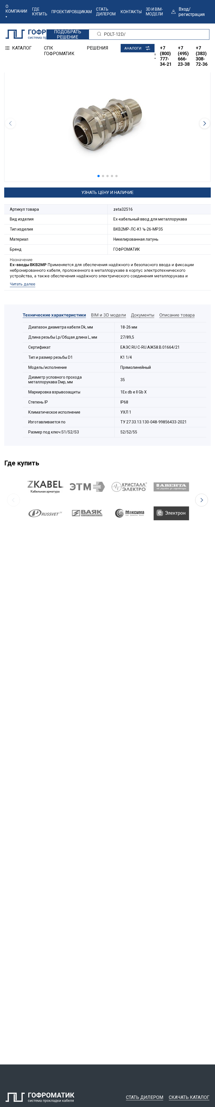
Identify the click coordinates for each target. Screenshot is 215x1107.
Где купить (39, 11)
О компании (16, 8)
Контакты (131, 12)
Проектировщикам (72, 12)
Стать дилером (106, 11)
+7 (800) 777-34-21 (166, 56)
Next (201, 500)
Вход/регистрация (192, 11)
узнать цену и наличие (107, 192)
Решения (97, 48)
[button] (98, 176)
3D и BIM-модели (154, 11)
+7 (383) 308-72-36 (201, 56)
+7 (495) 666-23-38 (184, 56)
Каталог (22, 48)
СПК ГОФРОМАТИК (59, 50)
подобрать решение (67, 34)
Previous (13, 500)
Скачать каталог (189, 1097)
